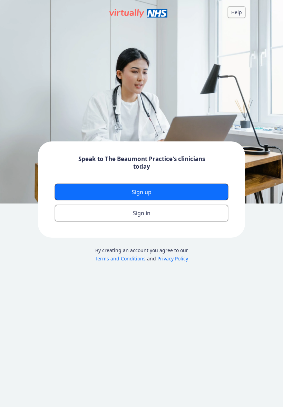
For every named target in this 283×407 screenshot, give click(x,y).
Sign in (141, 213)
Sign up (142, 192)
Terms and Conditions (120, 258)
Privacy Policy (172, 258)
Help (236, 12)
